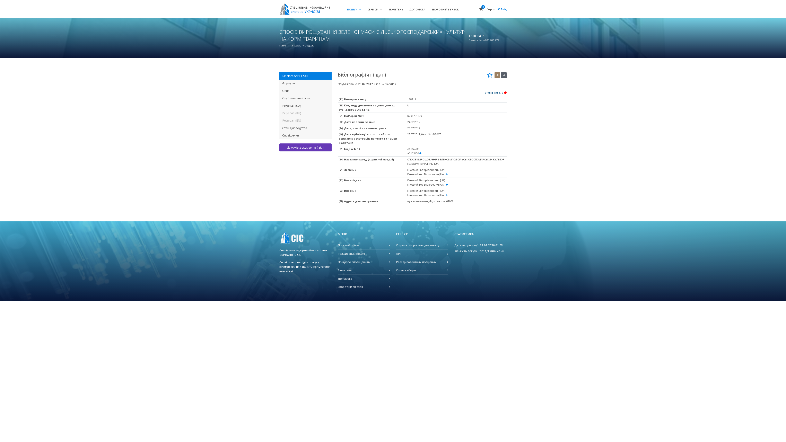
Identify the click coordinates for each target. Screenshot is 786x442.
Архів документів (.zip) (307, 147)
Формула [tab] (288, 83)
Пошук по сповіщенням (354, 262)
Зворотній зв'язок (445, 9)
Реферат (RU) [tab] (291, 113)
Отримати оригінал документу (417, 245)
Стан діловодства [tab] (294, 128)
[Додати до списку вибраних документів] (489, 75)
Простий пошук (348, 245)
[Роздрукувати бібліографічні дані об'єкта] (504, 75)
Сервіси (373, 9)
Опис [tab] (285, 91)
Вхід (504, 9)
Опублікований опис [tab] (296, 98)
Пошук (352, 9)
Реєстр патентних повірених (416, 262)
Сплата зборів (406, 270)
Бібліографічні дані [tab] (295, 76)
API (398, 254)
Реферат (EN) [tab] (291, 120)
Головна (475, 36)
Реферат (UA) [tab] (291, 106)
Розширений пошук (351, 254)
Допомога (417, 9)
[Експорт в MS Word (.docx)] (497, 75)
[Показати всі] (420, 153)
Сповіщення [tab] (290, 135)
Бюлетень (395, 9)
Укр (489, 9)
